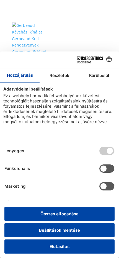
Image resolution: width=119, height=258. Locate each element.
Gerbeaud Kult (25, 38)
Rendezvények (25, 45)
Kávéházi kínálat (27, 32)
